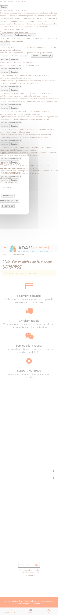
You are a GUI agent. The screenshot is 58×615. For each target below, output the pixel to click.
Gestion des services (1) (11, 104)
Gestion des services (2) (11, 122)
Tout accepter (6, 35)
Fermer (4, 7)
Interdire (14, 59)
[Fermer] (1, 4)
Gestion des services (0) (41, 56)
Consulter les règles (20, 27)
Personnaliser (8, 206)
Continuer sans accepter (25, 35)
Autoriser (4, 44)
